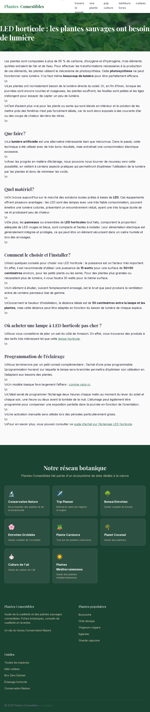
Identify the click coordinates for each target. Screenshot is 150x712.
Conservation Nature (38, 630)
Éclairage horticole (15, 681)
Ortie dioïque (87, 621)
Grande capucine (89, 640)
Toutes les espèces (16, 662)
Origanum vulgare (89, 627)
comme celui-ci (79, 384)
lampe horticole (69, 339)
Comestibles (24, 6)
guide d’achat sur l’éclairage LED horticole (103, 424)
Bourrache (85, 614)
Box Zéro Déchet (14, 675)
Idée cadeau (12, 668)
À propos (47, 705)
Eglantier (84, 634)
